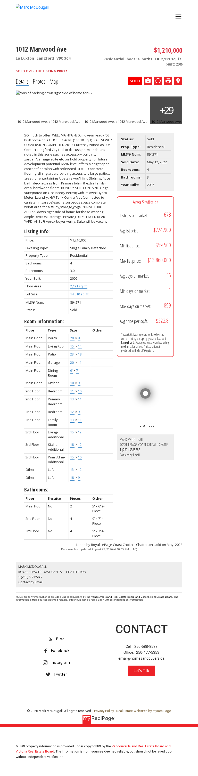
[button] (56, 639)
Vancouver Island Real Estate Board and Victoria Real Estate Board (131, 596)
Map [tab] (54, 81)
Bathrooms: (36, 489)
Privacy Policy (104, 711)
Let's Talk (141, 670)
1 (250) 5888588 (130, 449)
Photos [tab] (39, 81)
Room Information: (44, 321)
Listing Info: (37, 231)
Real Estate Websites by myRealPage (143, 711)
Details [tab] (22, 81)
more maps (145, 425)
